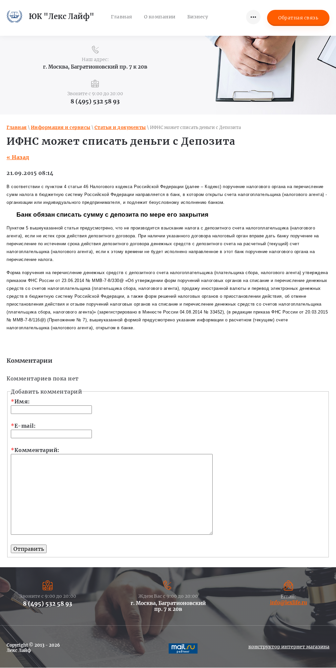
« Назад (18, 157)
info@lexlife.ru (288, 602)
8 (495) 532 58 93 (95, 101)
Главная (17, 127)
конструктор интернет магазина (288, 647)
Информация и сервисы (61, 127)
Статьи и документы (120, 127)
